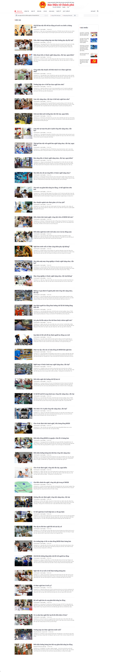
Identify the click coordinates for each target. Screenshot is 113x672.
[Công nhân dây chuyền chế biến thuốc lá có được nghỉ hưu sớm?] (23, 74)
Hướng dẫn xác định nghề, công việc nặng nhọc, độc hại (52, 497)
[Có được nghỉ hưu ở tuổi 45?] (23, 590)
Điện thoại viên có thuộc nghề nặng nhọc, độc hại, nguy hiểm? (54, 55)
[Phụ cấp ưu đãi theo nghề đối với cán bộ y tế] (23, 531)
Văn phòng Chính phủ (67, 15)
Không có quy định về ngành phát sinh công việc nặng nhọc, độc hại (53, 291)
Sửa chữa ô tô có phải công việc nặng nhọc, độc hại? (50, 409)
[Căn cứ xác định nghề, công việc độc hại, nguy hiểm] (23, 472)
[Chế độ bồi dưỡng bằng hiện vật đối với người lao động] (23, 560)
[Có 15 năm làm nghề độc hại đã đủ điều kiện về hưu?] (23, 619)
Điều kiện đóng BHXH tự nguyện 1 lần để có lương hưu (51, 438)
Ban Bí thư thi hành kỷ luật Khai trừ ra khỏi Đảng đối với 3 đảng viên (84, 61)
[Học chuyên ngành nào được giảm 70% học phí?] (23, 207)
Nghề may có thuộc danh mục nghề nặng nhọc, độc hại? (52, 364)
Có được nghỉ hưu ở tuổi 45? (43, 585)
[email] (75, 15)
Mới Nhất (93, 11)
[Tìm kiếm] (97, 11)
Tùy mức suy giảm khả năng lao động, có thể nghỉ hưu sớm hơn (53, 188)
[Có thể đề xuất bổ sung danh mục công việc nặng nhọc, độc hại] (23, 398)
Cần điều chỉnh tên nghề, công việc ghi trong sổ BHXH (51, 482)
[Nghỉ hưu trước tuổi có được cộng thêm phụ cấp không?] (23, 251)
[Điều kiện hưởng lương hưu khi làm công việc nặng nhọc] (23, 457)
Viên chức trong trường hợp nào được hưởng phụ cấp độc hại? (53, 40)
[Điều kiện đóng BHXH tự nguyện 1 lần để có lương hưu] (23, 442)
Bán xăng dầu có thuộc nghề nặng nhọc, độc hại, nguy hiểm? (53, 158)
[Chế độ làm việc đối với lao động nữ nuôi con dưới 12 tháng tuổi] (23, 30)
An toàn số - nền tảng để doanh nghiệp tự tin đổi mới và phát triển (84, 34)
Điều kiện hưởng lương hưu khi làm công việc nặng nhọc (52, 453)
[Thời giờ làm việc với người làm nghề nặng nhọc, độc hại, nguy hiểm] (23, 148)
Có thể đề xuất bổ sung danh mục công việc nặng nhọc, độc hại (54, 394)
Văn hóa (39, 11)
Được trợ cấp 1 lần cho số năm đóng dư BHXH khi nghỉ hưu (53, 350)
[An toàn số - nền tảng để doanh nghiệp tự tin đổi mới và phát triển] (94, 34)
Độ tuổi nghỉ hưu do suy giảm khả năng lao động (49, 600)
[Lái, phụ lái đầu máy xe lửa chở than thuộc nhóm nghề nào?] (23, 324)
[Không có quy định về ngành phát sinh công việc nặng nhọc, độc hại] (23, 295)
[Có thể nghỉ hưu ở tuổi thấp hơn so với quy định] (23, 516)
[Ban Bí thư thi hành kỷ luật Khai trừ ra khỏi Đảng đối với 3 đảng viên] (94, 61)
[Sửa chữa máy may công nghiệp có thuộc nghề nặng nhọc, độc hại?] (23, 265)
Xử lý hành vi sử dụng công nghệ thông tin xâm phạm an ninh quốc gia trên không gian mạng (84, 48)
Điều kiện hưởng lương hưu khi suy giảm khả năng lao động (53, 644)
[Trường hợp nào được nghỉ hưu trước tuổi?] (23, 634)
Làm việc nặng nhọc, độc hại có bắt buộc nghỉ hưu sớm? (52, 99)
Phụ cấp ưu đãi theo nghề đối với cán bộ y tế (48, 526)
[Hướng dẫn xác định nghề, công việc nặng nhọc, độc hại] (23, 501)
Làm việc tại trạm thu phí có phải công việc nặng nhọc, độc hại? (53, 129)
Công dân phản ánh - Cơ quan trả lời (40, 631)
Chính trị (26, 11)
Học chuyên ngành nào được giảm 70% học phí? (49, 202)
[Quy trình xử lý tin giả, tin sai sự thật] (94, 55)
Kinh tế (33, 11)
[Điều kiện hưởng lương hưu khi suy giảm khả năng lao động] (23, 649)
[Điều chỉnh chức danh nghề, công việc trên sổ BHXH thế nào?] (23, 221)
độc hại (18, 20)
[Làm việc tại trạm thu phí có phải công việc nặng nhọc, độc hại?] (23, 133)
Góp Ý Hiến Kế (66, 11)
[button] (45, 15)
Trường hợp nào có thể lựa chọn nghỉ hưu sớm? (49, 84)
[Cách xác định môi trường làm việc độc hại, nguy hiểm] (23, 118)
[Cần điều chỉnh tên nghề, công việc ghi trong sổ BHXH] (23, 487)
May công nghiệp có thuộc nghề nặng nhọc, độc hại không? (53, 276)
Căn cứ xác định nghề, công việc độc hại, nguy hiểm (50, 467)
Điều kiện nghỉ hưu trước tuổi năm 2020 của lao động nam (53, 232)
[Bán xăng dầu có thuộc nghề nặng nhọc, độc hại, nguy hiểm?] (23, 162)
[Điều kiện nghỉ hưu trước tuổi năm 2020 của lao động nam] (23, 236)
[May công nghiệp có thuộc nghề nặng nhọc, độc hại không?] (23, 280)
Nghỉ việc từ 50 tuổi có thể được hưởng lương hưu (49, 571)
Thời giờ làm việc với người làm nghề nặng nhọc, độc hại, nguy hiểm (54, 144)
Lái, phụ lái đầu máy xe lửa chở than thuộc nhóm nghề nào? (53, 320)
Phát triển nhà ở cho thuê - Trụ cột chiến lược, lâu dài (30, 15)
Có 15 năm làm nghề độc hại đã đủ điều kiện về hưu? (50, 615)
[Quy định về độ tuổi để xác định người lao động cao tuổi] (23, 339)
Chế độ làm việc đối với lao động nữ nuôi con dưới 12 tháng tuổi (53, 26)
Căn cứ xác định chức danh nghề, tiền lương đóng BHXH (52, 423)
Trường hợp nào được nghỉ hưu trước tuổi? (47, 630)
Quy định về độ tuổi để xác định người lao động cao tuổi (52, 335)
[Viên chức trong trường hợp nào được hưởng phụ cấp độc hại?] (23, 44)
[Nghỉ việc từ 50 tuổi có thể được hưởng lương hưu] (23, 575)
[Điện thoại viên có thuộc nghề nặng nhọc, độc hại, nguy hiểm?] (23, 59)
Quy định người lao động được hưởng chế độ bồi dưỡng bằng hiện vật (53, 306)
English (63, 7)
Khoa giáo (51, 11)
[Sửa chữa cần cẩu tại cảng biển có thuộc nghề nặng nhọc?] (23, 177)
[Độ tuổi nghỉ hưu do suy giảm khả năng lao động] (23, 604)
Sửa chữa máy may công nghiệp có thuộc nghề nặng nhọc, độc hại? (54, 262)
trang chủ (19, 11)
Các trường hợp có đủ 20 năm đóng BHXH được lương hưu (52, 541)
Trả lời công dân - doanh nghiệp (40, 29)
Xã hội (45, 11)
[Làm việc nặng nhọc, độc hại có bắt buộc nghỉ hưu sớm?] (23, 103)
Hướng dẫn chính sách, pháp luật (40, 646)
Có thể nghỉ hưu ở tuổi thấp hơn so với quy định (49, 512)
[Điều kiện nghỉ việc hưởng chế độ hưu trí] (23, 383)
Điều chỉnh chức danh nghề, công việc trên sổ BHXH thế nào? (53, 217)
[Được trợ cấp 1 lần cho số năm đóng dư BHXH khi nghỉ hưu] (23, 354)
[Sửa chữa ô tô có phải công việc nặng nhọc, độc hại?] (23, 413)
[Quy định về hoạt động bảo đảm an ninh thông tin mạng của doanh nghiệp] (94, 40)
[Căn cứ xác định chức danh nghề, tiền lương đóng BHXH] (23, 428)
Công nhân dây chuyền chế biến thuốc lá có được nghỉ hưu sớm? (52, 70)
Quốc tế (58, 11)
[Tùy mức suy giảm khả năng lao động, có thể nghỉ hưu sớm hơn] (23, 192)
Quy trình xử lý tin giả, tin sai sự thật (84, 54)
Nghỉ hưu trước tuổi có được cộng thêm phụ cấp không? (52, 246)
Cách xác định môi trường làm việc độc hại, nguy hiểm (51, 114)
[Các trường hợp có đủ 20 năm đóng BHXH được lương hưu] (23, 545)
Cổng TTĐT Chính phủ (56, 15)
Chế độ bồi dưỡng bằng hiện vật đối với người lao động (51, 556)
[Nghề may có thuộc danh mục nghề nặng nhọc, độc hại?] (23, 369)
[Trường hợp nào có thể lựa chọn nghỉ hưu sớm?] (23, 89)
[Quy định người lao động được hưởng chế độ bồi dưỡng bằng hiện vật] (23, 310)
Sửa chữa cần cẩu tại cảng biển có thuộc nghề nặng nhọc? (52, 173)
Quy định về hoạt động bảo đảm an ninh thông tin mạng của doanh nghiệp (84, 40)
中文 (68, 7)
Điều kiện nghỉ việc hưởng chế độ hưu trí (47, 379)
